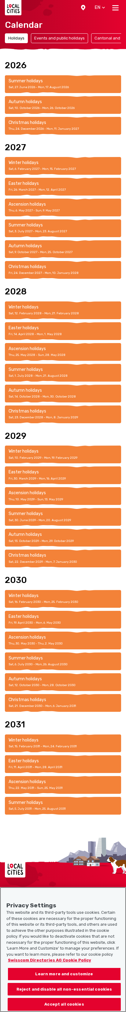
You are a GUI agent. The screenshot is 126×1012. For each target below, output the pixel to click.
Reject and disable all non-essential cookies (64, 989)
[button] (83, 7)
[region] (63, 949)
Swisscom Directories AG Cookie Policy (49, 960)
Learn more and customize (64, 974)
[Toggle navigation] (115, 7)
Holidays (16, 38)
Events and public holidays (59, 38)
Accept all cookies (64, 1004)
